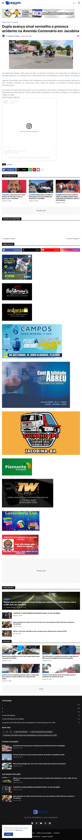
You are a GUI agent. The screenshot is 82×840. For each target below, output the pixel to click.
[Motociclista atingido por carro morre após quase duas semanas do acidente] (7, 766)
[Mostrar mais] (42, 169)
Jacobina (15, 22)
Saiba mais (18, 830)
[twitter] (36, 823)
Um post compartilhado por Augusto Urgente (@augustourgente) (29, 157)
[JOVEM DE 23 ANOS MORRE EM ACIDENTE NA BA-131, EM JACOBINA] (7, 615)
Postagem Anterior (9, 238)
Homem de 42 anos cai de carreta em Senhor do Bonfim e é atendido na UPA (38, 754)
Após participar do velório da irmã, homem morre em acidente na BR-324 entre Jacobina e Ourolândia (43, 623)
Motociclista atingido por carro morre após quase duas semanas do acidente (21, 657)
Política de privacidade (44, 833)
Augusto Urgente (47, 836)
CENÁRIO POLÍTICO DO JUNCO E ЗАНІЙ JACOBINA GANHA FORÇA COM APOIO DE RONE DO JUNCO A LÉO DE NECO (67, 197)
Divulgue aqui (41, 570)
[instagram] (45, 823)
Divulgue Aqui (41, 210)
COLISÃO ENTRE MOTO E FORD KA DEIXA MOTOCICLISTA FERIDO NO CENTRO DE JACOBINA (40, 196)
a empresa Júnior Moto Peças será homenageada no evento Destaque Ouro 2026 (41, 722)
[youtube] (41, 823)
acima (41, 689)
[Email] (38, 169)
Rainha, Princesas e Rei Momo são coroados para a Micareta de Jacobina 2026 (40, 631)
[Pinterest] (34, 169)
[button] (3, 3)
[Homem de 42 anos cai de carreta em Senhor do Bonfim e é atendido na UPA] (7, 757)
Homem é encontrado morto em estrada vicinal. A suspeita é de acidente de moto (59, 675)
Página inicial (6, 22)
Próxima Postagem (73, 238)
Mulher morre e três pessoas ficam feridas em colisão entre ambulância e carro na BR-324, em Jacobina (45, 779)
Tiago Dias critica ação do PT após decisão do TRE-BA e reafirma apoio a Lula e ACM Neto (13, 196)
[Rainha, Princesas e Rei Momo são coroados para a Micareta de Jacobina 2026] (7, 633)
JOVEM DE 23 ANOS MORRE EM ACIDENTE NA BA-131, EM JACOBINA (36, 613)
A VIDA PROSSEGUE (41, 715)
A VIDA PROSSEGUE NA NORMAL (41, 719)
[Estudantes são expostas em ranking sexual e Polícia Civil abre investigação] (7, 748)
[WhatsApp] (30, 169)
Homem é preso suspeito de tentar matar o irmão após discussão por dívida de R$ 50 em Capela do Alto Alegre (20, 676)
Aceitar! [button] (8, 834)
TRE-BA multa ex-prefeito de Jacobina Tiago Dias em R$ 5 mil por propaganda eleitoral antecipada (60, 657)
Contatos (57, 833)
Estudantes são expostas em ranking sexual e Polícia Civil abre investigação (39, 745)
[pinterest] (50, 823)
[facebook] (32, 823)
